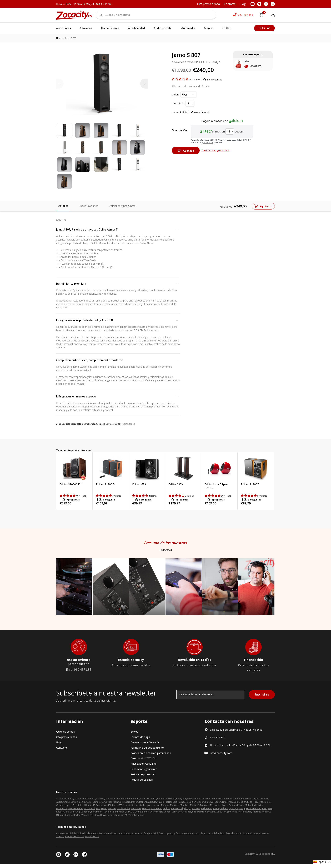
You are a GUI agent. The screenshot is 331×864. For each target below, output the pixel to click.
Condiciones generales (144, 769)
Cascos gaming (167, 833)
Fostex (267, 801)
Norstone (136, 808)
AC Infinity (61, 798)
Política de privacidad (143, 774)
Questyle (233, 808)
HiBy (73, 805)
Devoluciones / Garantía (145, 742)
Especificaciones (88, 205)
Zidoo (141, 814)
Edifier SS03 (176, 484)
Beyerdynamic (190, 798)
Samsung (75, 811)
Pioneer (196, 808)
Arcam (77, 798)
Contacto (61, 747)
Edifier (192, 801)
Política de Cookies (142, 779)
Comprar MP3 (151, 833)
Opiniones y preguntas (122, 205)
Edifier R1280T (250, 484)
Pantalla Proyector (74, 836)
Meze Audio (228, 805)
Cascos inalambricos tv (188, 833)
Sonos (167, 811)
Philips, (187, 808)
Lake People (144, 805)
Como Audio (85, 801)
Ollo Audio (156, 808)
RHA (264, 808)
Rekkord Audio (253, 808)
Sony (174, 811)
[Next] (144, 84)
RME (270, 808)
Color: (175, 94)
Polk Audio (206, 808)
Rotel (59, 811)
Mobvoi (249, 805)
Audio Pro (121, 798)
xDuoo (116, 814)
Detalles (63, 205)
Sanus (145, 811)
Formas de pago (140, 737)
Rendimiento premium (71, 283)
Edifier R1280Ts (106, 484)
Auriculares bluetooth (231, 833)
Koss (134, 805)
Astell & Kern (88, 798)
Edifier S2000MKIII (71, 484)
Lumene (156, 805)
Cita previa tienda (66, 737)
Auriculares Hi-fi (64, 833)
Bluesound (204, 798)
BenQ (179, 798)
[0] (261, 15)
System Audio (214, 811)
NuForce (146, 808)
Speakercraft (199, 811)
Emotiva (209, 801)
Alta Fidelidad (92, 836)
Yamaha (132, 814)
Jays (105, 805)
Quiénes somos (65, 731)
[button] (180, 79)
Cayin (255, 798)
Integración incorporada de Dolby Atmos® (84, 320)
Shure (138, 811)
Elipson (200, 801)
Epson (218, 801)
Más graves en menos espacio (76, 396)
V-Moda (85, 814)
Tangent (226, 811)
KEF (120, 805)
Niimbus (112, 808)
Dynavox (183, 801)
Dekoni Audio (146, 801)
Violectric (75, 814)
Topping (266, 811)
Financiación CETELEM (144, 758)
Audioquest (133, 798)
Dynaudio (159, 801)
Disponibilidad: (181, 112)
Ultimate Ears (63, 814)
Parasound (177, 808)
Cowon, (74, 801)
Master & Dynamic (199, 805)
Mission (240, 805)
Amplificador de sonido (86, 833)
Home (59, 38)
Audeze (100, 798)
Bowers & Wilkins (166, 798)
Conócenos (165, 549)
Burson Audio (225, 798)
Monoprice (61, 808)
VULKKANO (96, 814)
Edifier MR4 (139, 484)
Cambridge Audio (242, 798)
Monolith (258, 805)
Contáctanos (128, 423)
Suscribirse (261, 694)
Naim (104, 808)
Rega (242, 808)
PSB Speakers (220, 808)
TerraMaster (244, 811)
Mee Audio (215, 805)
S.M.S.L (130, 811)
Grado (59, 805)
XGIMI (124, 814)
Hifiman (88, 805)
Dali (110, 801)
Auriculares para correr (130, 833)
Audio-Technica (148, 798)
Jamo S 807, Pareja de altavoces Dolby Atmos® (87, 229)
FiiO (224, 801)
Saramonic (96, 811)
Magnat (165, 805)
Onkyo (166, 808)
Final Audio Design (236, 801)
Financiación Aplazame (144, 763)
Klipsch (127, 805)
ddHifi (169, 801)
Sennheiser (119, 811)
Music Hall (89, 808)
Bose (214, 798)
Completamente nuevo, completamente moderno (89, 360)
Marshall (184, 805)
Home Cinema (250, 833)
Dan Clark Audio (121, 801)
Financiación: (180, 130)
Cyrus (104, 801)
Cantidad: (178, 103)
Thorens (256, 811)
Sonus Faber (184, 811)
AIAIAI (70, 798)
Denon (134, 801)
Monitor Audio (75, 808)
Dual (175, 801)
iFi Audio (97, 805)
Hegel (67, 805)
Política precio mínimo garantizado (151, 753)
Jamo (114, 805)
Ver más (218, 142)
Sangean (85, 811)
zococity (269, 853)
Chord (66, 801)
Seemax (107, 811)
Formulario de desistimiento (147, 747)
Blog (59, 742)
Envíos (134, 731)
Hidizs (80, 805)
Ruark (66, 811)
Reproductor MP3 (210, 833)
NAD (98, 808)
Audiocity (110, 798)
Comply (96, 801)
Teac (234, 811)
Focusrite (258, 801)
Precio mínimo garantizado (215, 150)
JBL (109, 805)
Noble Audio (123, 808)
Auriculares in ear (108, 833)
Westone (107, 814)
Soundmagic (156, 811)
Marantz (174, 805)
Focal (250, 801)
